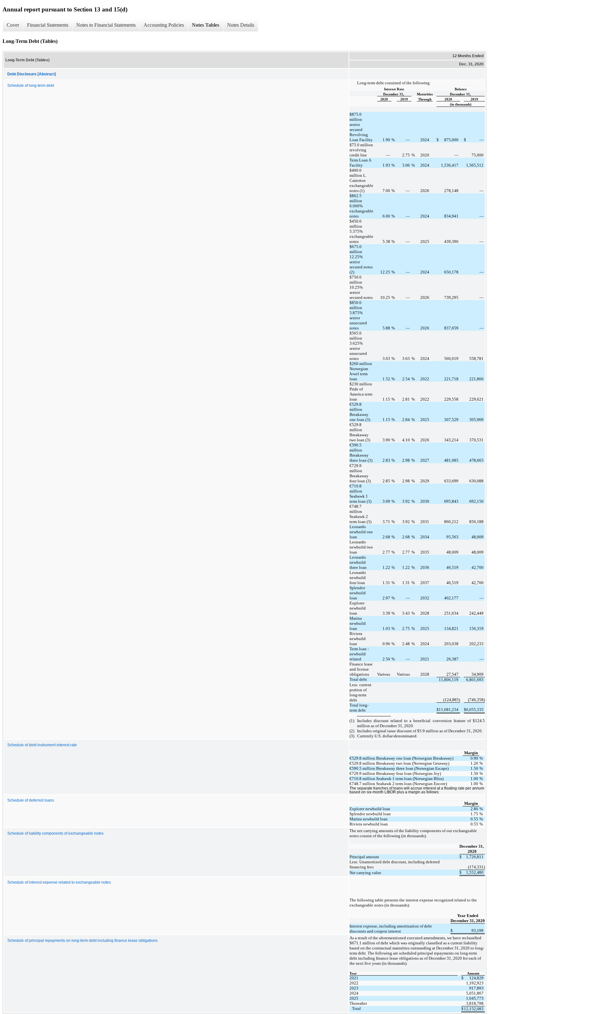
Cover (13, 25)
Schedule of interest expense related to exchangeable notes (59, 882)
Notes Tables (205, 25)
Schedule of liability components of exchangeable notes (55, 833)
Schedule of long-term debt (30, 85)
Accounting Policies (164, 25)
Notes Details (240, 25)
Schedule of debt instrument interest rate (42, 745)
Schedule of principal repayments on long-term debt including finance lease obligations (82, 940)
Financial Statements (47, 25)
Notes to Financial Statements (106, 25)
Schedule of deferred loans (30, 800)
